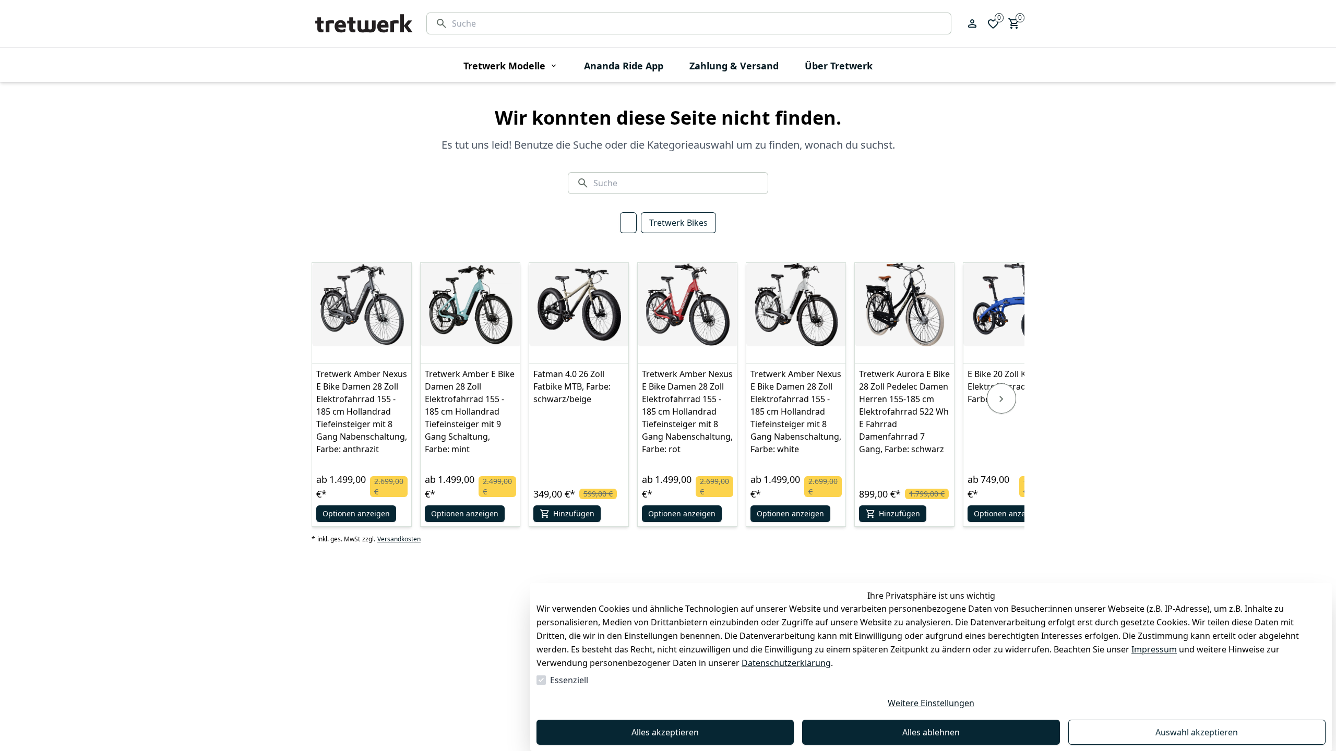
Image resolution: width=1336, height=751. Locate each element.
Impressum (1154, 649)
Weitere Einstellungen (931, 703)
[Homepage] (364, 23)
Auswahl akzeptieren (1196, 732)
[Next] (1001, 398)
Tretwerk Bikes (678, 222)
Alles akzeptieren (665, 732)
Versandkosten (399, 539)
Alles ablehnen (931, 732)
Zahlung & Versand (734, 65)
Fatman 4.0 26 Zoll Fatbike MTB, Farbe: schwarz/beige (572, 386)
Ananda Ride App (623, 65)
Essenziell (569, 680)
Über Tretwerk (839, 65)
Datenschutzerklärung (786, 663)
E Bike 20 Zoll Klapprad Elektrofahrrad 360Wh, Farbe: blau (1012, 386)
